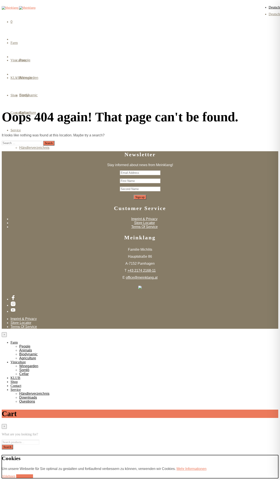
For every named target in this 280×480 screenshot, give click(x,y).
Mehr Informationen (191, 469)
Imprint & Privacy (144, 219)
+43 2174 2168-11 (142, 270)
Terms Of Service (144, 227)
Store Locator (144, 223)
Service (15, 130)
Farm (14, 43)
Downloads (28, 165)
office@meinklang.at (142, 277)
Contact (15, 386)
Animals (25, 350)
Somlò (24, 95)
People (24, 60)
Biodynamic (28, 354)
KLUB (15, 378)
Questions (27, 182)
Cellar (24, 113)
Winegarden (28, 78)
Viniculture (18, 362)
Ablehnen (8, 476)
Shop (14, 382)
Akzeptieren (24, 476)
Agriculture (27, 358)
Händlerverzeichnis (34, 148)
